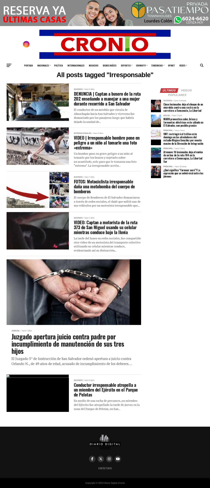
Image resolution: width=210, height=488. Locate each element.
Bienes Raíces (109, 65)
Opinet (171, 65)
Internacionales (75, 65)
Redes (182, 65)
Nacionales (43, 65)
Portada (28, 65)
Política (58, 65)
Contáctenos (105, 468)
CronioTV (141, 65)
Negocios (93, 65)
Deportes (126, 65)
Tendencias (157, 65)
